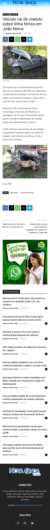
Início (5, 10)
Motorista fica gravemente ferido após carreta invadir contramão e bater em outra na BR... (25, 429)
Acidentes (21, 10)
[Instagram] (25, 523)
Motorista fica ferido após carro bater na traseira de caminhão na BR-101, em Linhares (24, 301)
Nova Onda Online (27, 193)
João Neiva (14, 193)
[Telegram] (30, 39)
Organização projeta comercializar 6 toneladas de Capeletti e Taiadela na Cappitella (36, 228)
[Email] (23, 39)
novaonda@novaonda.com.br (29, 505)
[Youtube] (32, 523)
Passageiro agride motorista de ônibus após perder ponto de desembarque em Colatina (23, 447)
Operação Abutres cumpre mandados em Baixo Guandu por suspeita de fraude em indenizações (24, 380)
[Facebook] (5, 39)
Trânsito (12, 10)
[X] (11, 39)
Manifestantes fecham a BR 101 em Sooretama (14, 225)
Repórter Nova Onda (13, 33)
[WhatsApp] (17, 39)
